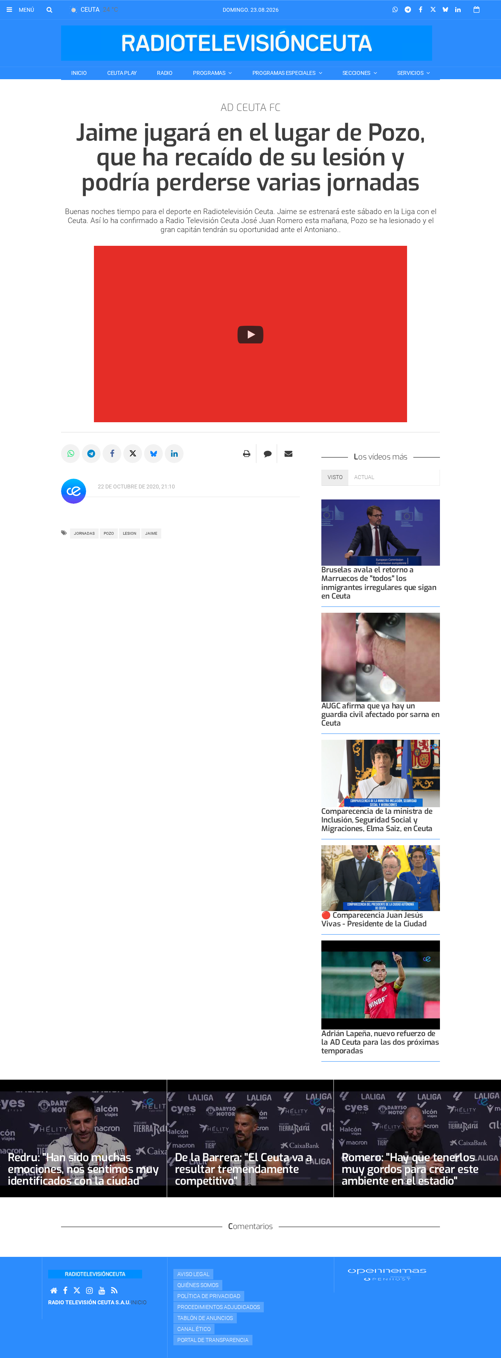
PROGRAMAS (209, 73)
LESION (129, 533)
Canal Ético (194, 1329)
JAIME (151, 533)
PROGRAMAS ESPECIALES (284, 73)
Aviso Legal (193, 1274)
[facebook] (65, 1290)
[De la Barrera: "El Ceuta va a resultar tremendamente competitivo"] (250, 1138)
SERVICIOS (410, 73)
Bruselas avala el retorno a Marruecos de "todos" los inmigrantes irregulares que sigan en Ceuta (378, 583)
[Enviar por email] (288, 453)
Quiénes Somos (197, 1285)
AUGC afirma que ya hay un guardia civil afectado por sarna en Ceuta (380, 714)
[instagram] (89, 1290)
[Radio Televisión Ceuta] (246, 43)
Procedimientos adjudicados (218, 1307)
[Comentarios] (267, 453)
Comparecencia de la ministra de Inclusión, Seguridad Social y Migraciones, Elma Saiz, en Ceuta (377, 819)
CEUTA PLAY (122, 73)
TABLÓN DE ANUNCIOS (205, 1318)
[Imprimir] (247, 453)
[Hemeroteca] (476, 9)
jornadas (84, 533)
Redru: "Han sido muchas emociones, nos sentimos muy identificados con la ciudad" (83, 1169)
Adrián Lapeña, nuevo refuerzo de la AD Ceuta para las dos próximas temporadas (380, 1042)
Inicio (79, 73)
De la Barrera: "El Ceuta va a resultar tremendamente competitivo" (243, 1169)
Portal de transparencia (213, 1340)
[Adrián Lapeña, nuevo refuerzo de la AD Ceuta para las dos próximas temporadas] (380, 984)
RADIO (165, 73)
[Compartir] (395, 10)
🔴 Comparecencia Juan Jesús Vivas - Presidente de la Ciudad (373, 919)
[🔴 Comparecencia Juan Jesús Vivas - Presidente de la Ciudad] (380, 878)
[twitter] (76, 1290)
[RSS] (114, 1290)
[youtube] (102, 1290)
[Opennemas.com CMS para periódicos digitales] (387, 1274)
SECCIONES (356, 73)
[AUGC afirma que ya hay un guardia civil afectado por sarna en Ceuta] (380, 657)
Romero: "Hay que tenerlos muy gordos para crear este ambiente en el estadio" (410, 1169)
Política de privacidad (208, 1296)
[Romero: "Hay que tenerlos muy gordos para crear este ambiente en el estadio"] (417, 1138)
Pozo (109, 533)
